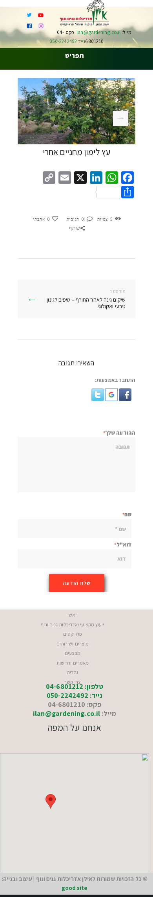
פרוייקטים (72, 634)
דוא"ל (124, 544)
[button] (124, 392)
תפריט (74, 56)
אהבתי (41, 219)
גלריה (72, 672)
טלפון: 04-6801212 (74, 686)
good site (75, 888)
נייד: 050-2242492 (75, 695)
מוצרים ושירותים (72, 643)
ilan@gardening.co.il (97, 32)
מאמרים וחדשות (72, 663)
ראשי (72, 614)
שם (127, 514)
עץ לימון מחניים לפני (76, 118)
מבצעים (72, 653)
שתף (74, 228)
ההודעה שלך (120, 432)
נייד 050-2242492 (67, 41)
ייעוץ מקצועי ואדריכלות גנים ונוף (72, 624)
